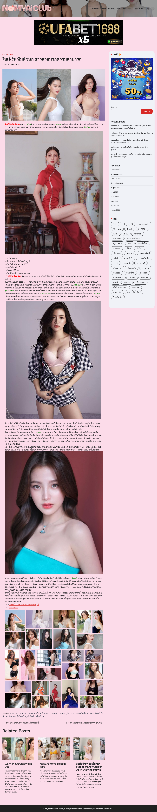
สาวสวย (90, 713)
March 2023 (115, 210)
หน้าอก (132, 277)
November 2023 (117, 174)
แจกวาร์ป (117, 292)
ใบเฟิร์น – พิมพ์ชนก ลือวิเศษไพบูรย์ (24, 604)
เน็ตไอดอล (121, 8)
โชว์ (139, 292)
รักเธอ (62, 713)
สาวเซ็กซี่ (130, 273)
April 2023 (115, 205)
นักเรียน (37, 713)
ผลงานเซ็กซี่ (144, 253)
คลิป (126, 233)
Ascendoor (87, 808)
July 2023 (114, 192)
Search (114, 107)
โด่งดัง (97, 713)
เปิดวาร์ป (135, 287)
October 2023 (116, 179)
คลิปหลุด (137, 233)
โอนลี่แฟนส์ (138, 8)
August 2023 (115, 187)
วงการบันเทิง (80, 713)
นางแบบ (111, 8)
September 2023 (117, 183)
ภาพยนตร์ (54, 713)
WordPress (108, 808)
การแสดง (29, 713)
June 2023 (115, 196)
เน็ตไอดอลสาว (119, 287)
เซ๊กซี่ (115, 282)
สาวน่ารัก (117, 268)
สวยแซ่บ (127, 263)
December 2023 (117, 170)
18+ (115, 224)
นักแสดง (45, 713)
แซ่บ (129, 292)
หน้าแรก (95, 8)
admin (6, 64)
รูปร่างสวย (69, 713)
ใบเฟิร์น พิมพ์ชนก (37, 716)
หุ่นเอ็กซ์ (144, 277)
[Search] (153, 9)
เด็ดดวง (127, 282)
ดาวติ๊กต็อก (143, 243)
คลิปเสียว (117, 238)
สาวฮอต (116, 273)
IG (23, 713)
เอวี (129, 8)
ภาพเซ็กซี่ (128, 258)
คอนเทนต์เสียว (133, 238)
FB (20, 713)
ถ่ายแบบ (116, 248)
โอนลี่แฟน (117, 297)
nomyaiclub (144, 224)
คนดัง (115, 233)
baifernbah (13, 607)
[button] (15, 620)
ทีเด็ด (128, 248)
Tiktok (129, 229)
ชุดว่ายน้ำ (117, 243)
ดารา (104, 8)
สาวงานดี (141, 263)
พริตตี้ (115, 258)
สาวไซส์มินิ (118, 277)
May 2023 (114, 201)
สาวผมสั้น (131, 268)
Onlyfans (117, 229)
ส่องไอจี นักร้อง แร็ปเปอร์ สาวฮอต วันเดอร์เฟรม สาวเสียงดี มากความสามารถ (89, 766)
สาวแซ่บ (143, 273)
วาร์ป (115, 263)
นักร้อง (140, 248)
